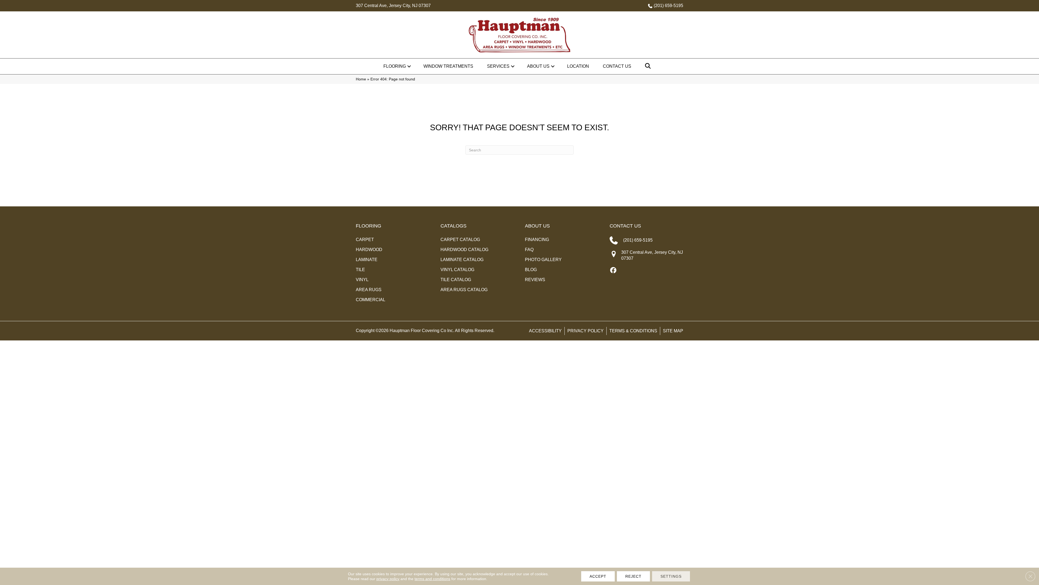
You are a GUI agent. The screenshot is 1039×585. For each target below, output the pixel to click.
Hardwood (369, 249)
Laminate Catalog (462, 259)
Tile (360, 269)
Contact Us (617, 66)
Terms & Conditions (633, 331)
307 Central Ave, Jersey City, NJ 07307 (393, 5)
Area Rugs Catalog (464, 289)
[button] (409, 66)
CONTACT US (625, 226)
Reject (633, 576)
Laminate (366, 259)
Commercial (370, 299)
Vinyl (362, 279)
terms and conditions (432, 579)
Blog (531, 269)
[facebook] (613, 270)
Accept (598, 576)
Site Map (673, 331)
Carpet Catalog (460, 239)
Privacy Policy (585, 331)
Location (578, 66)
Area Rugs (369, 289)
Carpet (365, 239)
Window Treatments (448, 66)
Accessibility (545, 331)
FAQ (529, 249)
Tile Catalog (455, 279)
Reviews (535, 279)
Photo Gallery (543, 259)
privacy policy (387, 579)
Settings (671, 576)
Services (498, 66)
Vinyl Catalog (457, 269)
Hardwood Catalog (464, 249)
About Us (538, 66)
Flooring (394, 66)
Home (361, 79)
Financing (537, 239)
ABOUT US (537, 226)
